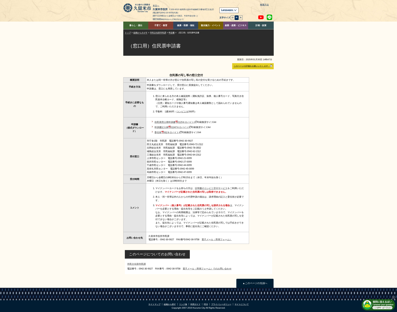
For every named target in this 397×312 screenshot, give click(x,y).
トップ (128, 33)
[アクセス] (209, 9)
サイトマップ (154, 304)
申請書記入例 (171, 127)
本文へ (156, 6)
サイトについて (242, 304)
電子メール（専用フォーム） (217, 239)
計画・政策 (261, 25)
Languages (227, 10)
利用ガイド (195, 304)
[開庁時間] (157, 19)
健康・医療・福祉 (185, 25)
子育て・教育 (160, 25)
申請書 (172, 33)
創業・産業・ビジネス (236, 25)
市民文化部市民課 (158, 33)
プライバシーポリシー (221, 304)
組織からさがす (140, 33)
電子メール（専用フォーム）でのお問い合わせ (207, 268)
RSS (206, 304)
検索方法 (264, 5)
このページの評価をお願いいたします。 (252, 66)
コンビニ (181, 111)
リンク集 (183, 304)
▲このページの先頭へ (255, 283)
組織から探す (170, 304)
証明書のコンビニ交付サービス (211, 188)
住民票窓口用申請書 (174, 122)
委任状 (167, 132)
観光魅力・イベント (211, 25)
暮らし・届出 (135, 25)
